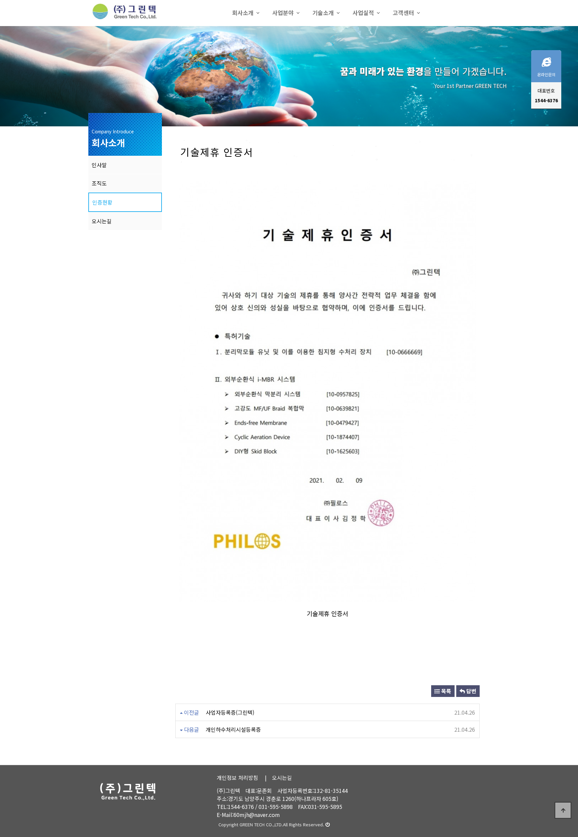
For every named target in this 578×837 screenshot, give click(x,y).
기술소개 (323, 12)
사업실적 (363, 12)
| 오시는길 (278, 777)
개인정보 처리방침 (237, 777)
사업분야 (283, 12)
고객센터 (403, 12)
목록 (445, 691)
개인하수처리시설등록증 (233, 729)
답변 (470, 691)
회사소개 (243, 12)
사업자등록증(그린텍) (230, 712)
